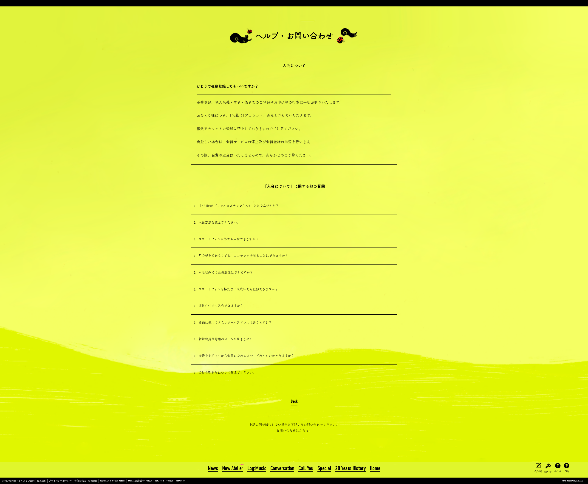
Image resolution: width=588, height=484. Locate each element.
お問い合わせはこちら (292, 430)
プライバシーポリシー (60, 480)
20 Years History (350, 468)
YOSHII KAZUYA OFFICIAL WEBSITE (112, 480)
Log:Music (256, 468)
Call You (305, 468)
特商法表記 (80, 480)
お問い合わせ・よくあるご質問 (18, 480)
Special (324, 468)
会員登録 (92, 480)
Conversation (282, 468)
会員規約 (41, 480)
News (213, 468)
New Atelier (232, 468)
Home (375, 468)
